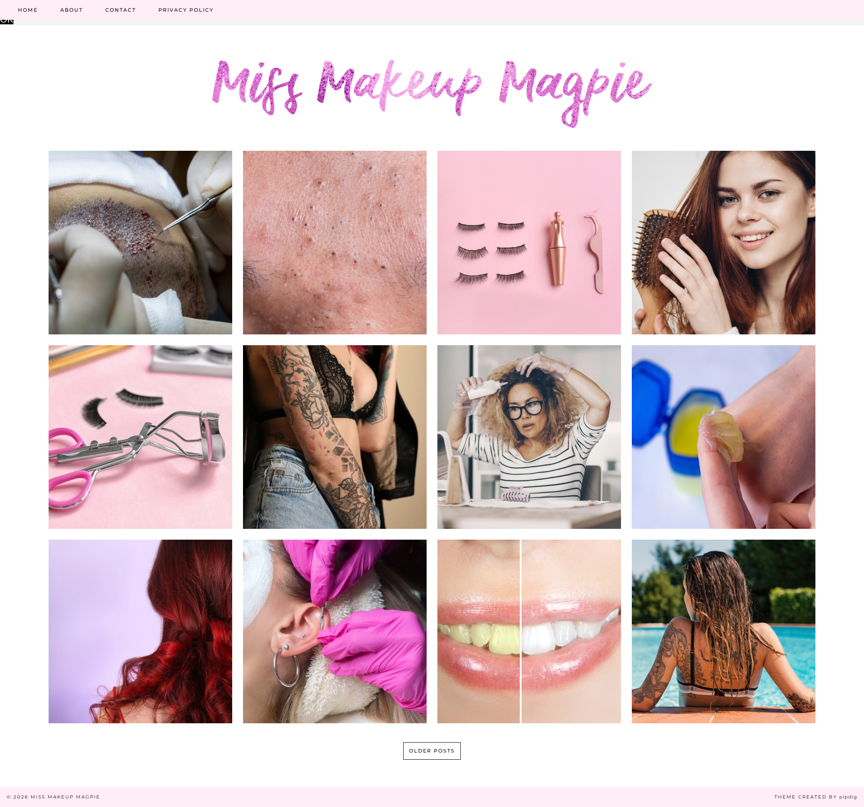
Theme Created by (815, 797)
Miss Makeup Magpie (65, 797)
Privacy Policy (186, 10)
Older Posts (432, 751)
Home (28, 10)
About (71, 10)
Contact (120, 10)
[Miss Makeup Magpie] (432, 78)
